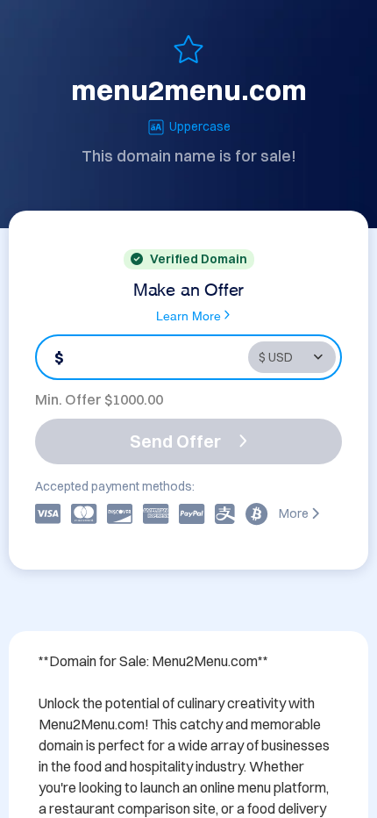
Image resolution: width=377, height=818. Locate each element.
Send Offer (175, 441)
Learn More (188, 315)
